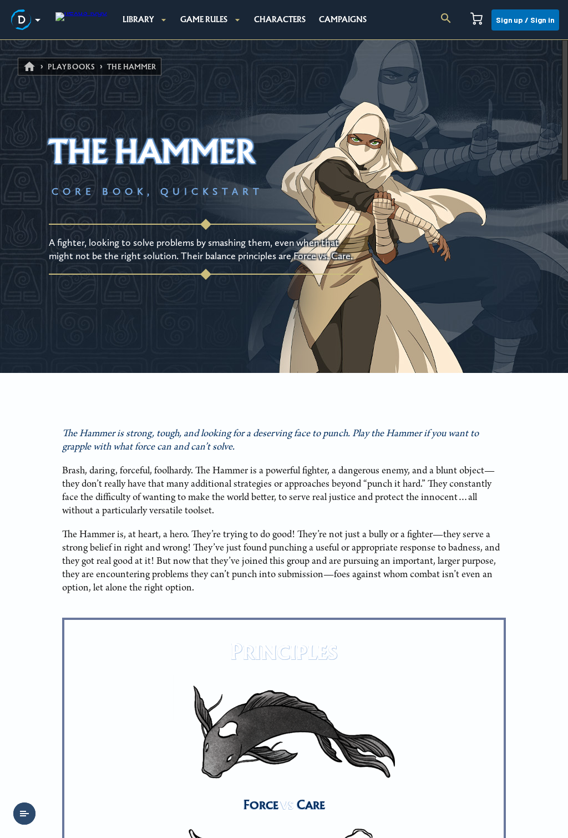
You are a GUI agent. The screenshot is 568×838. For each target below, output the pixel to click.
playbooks (71, 67)
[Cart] (476, 20)
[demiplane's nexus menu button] (27, 20)
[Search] (446, 20)
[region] (284, 439)
